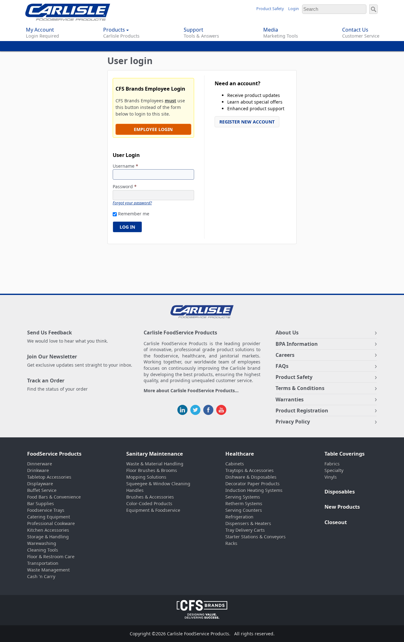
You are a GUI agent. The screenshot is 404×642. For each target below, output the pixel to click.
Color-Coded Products (149, 504)
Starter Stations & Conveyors (255, 537)
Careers (285, 354)
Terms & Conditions (300, 388)
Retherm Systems (243, 504)
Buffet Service (41, 490)
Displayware (40, 484)
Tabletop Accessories (49, 477)
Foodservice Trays (45, 510)
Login (293, 8)
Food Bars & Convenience (54, 497)
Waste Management (48, 570)
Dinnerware (39, 464)
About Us (287, 332)
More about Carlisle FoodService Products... (191, 390)
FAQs (282, 366)
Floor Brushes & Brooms (151, 470)
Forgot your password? (132, 202)
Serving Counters (243, 510)
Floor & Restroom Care (50, 557)
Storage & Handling (48, 537)
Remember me (133, 214)
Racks (231, 543)
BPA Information (297, 343)
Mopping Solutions (146, 477)
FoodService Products (54, 453)
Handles (135, 490)
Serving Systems (242, 497)
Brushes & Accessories (150, 497)
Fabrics (332, 464)
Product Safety (270, 8)
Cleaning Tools (42, 550)
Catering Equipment (48, 517)
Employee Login (153, 129)
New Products (342, 506)
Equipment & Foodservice (153, 510)
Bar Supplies (40, 504)
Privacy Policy (293, 421)
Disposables (339, 491)
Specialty (333, 470)
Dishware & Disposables (250, 477)
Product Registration (302, 410)
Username (125, 166)
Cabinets (234, 464)
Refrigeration (239, 517)
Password (125, 186)
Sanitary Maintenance (154, 453)
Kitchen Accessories (48, 530)
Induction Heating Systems (253, 490)
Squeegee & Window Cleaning (158, 484)
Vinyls (330, 477)
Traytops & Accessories (249, 470)
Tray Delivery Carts (245, 530)
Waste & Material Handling (154, 464)
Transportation (42, 563)
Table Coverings (344, 453)
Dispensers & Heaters (248, 523)
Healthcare (239, 453)
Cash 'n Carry (41, 576)
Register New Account (247, 122)
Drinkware (38, 470)
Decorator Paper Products (252, 484)
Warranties (290, 399)
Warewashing (41, 543)
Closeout (335, 522)
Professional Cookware (51, 523)
